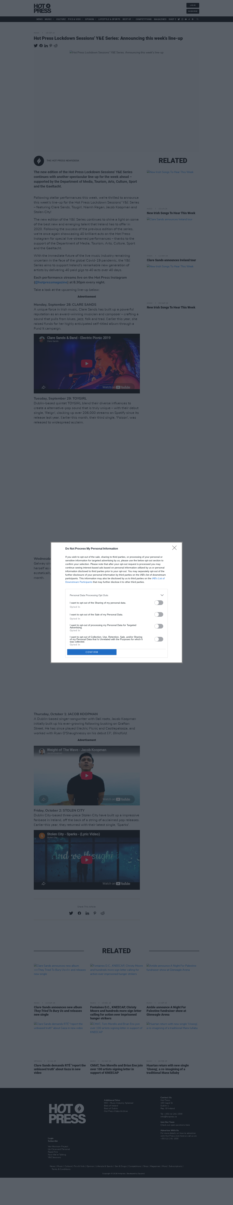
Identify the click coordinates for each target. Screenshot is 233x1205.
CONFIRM (92, 652)
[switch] (158, 602)
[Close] (175, 549)
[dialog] (116, 602)
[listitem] (116, 595)
